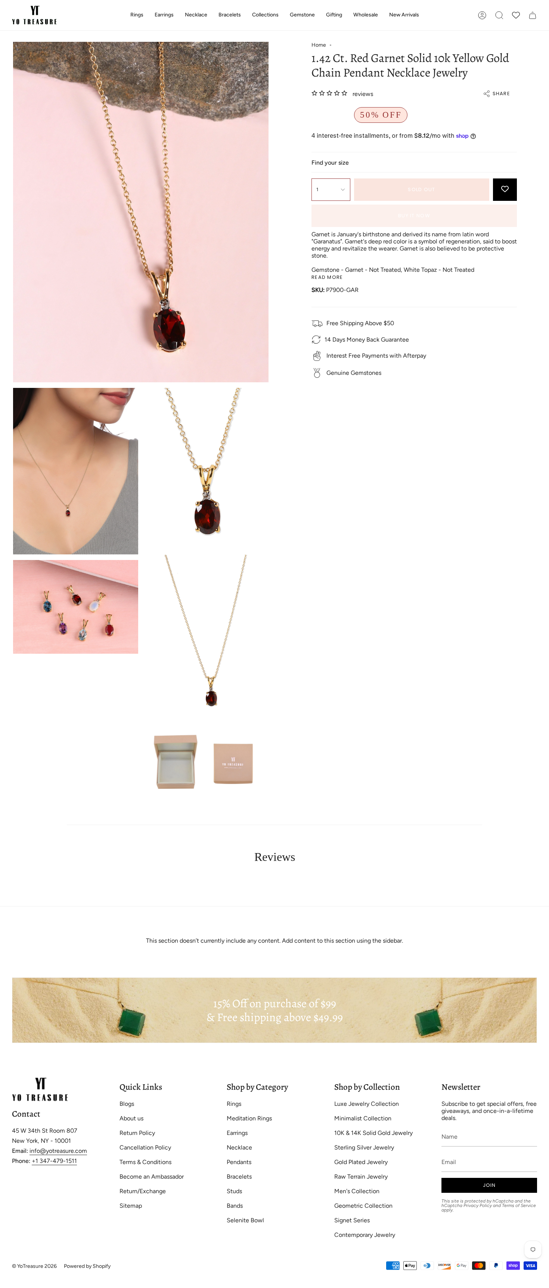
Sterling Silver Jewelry (364, 1147)
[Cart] (532, 15)
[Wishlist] (516, 15)
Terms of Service (519, 1205)
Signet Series (352, 1220)
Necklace (239, 1147)
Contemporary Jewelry (364, 1234)
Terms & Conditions (145, 1162)
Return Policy (137, 1132)
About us (131, 1118)
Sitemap (131, 1205)
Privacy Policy (477, 1205)
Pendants (239, 1162)
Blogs (127, 1103)
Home (318, 45)
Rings (234, 1103)
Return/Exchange (143, 1191)
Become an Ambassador (152, 1176)
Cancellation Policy (145, 1147)
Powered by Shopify (87, 1266)
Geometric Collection (363, 1205)
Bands (235, 1205)
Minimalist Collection (362, 1118)
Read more (327, 277)
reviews (363, 93)
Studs (234, 1191)
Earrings (237, 1132)
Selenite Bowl (245, 1220)
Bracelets (239, 1176)
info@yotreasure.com (58, 1150)
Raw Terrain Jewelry (361, 1176)
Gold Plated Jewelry (361, 1162)
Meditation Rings (249, 1118)
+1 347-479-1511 (54, 1160)
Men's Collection (356, 1191)
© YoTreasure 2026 (34, 1266)
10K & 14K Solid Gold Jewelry (373, 1132)
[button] (137, 15)
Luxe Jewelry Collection (366, 1103)
